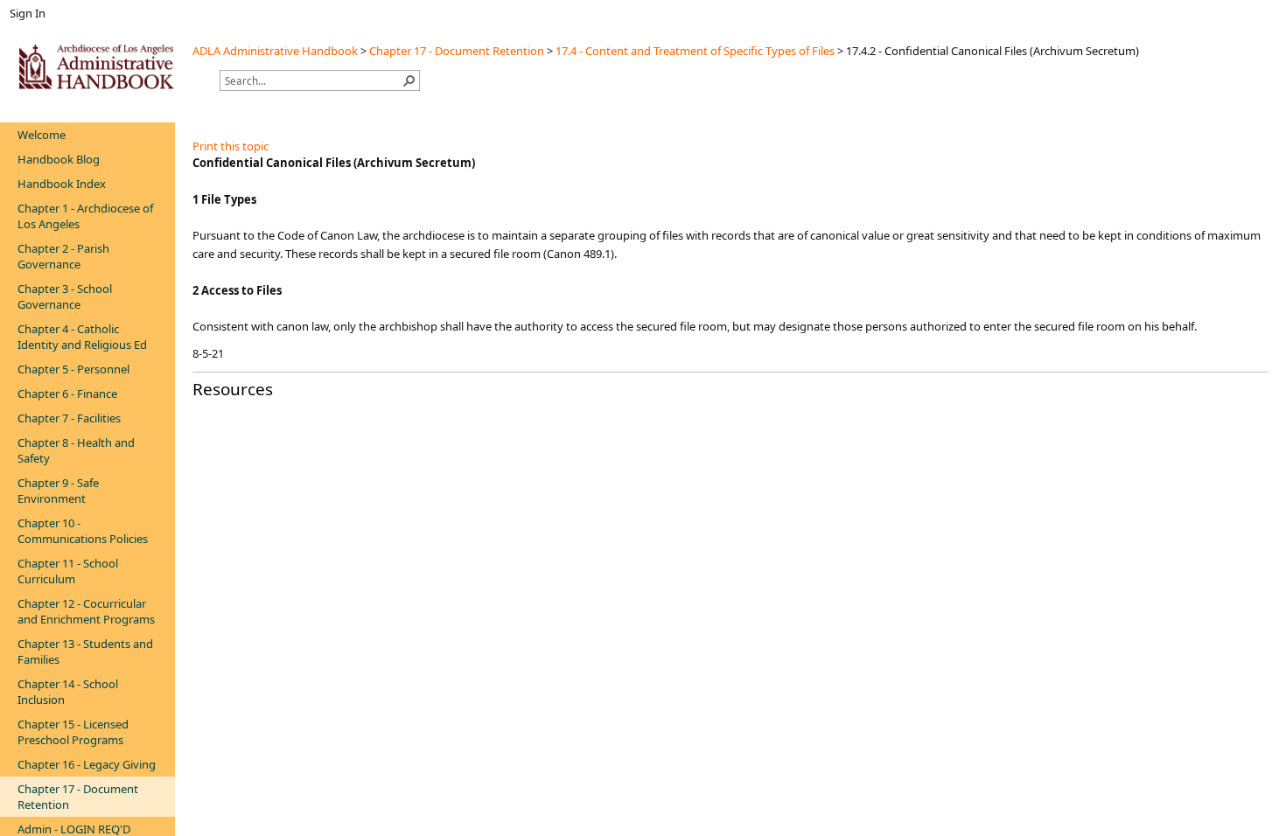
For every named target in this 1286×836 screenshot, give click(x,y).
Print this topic (230, 146)
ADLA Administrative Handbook (275, 51)
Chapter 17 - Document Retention (456, 51)
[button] (409, 80)
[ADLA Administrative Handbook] (96, 66)
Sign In (27, 13)
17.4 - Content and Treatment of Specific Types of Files (695, 51)
